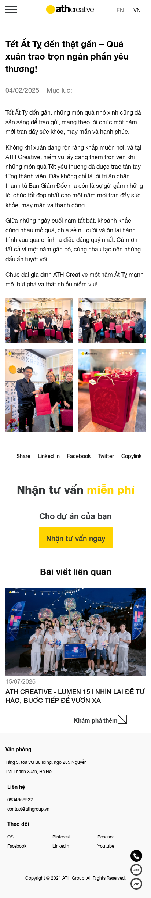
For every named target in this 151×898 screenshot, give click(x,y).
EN (120, 10)
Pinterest (61, 836)
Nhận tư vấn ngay (75, 538)
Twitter (106, 455)
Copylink (131, 455)
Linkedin (60, 845)
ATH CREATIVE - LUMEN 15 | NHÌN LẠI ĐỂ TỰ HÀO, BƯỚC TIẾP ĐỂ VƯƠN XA (75, 695)
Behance (105, 836)
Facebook (79, 455)
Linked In (49, 455)
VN (137, 10)
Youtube (105, 845)
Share (23, 455)
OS (10, 836)
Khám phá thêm (96, 720)
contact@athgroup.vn (28, 808)
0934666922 (20, 799)
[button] (138, 633)
